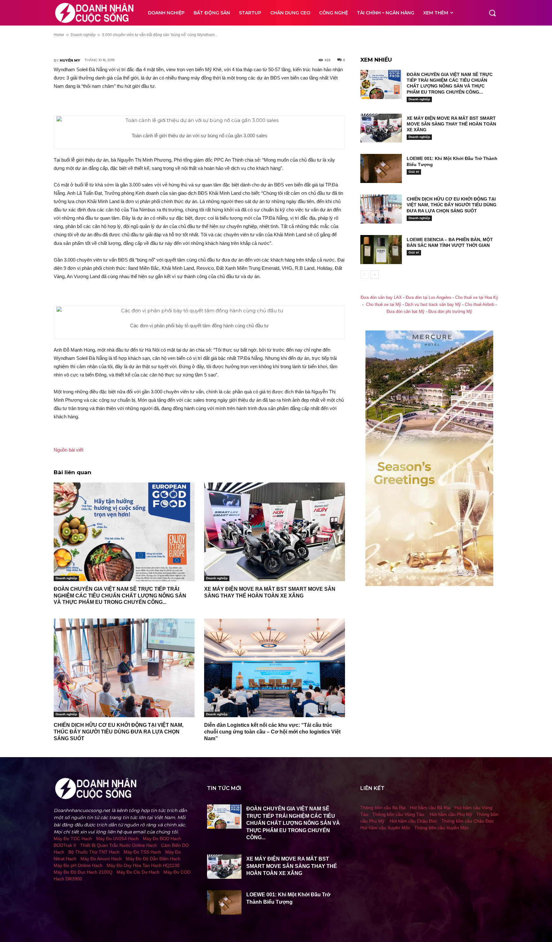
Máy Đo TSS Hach (142, 852)
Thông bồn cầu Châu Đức (467, 821)
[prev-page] (364, 274)
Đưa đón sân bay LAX (381, 297)
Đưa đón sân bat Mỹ (406, 311)
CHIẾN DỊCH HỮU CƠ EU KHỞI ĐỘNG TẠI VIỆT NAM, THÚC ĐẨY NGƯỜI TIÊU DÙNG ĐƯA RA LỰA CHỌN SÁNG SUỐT (118, 731)
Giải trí (414, 171)
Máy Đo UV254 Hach (117, 838)
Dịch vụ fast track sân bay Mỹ (433, 304)
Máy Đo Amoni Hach (101, 858)
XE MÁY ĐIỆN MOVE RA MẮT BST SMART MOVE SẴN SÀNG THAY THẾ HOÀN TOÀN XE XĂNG (451, 124)
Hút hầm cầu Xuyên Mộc (385, 827)
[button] (492, 13)
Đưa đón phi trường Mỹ (450, 311)
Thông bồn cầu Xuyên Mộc (441, 827)
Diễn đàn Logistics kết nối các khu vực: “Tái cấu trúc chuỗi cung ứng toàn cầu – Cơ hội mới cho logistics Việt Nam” (272, 731)
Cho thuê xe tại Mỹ (383, 304)
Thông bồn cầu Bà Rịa (383, 807)
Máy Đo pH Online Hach (78, 865)
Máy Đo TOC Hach (73, 838)
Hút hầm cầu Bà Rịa (430, 807)
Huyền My (70, 60)
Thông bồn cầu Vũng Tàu (398, 814)
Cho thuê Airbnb (479, 304)
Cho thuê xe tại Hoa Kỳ (476, 297)
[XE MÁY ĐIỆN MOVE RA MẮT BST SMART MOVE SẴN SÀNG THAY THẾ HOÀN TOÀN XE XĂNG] (274, 531)
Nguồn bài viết (68, 449)
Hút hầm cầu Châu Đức (413, 821)
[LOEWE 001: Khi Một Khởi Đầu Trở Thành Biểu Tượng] (381, 168)
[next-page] (375, 274)
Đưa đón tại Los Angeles (428, 297)
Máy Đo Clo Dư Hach (138, 872)
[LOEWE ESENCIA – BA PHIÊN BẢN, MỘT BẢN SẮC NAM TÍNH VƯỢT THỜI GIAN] (381, 249)
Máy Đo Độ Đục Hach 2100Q (83, 872)
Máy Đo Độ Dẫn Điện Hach (153, 858)
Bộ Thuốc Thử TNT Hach (93, 852)
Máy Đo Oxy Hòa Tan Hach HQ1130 (143, 865)
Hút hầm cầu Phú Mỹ (451, 814)
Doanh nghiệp (66, 578)
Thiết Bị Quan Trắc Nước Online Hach (118, 845)
